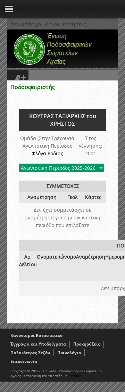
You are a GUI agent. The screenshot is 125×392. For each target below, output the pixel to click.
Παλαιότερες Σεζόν (30, 353)
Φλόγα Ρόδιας (47, 153)
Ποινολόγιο (69, 353)
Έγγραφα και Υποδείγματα (38, 344)
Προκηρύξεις (86, 344)
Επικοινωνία (23, 361)
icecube (74, 375)
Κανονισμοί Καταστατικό (36, 335)
